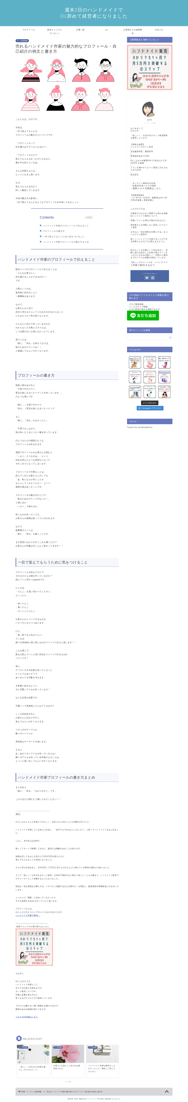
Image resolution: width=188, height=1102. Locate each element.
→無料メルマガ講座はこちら (145, 188)
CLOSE (89, 217)
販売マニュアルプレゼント (54, 30)
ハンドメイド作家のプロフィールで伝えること (66, 225)
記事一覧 (80, 29)
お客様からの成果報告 (132, 30)
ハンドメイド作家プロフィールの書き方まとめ (66, 242)
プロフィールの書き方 (54, 231)
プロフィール (28, 29)
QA (106, 29)
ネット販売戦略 (22, 41)
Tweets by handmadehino (139, 427)
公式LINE (159, 29)
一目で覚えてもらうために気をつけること (64, 236)
